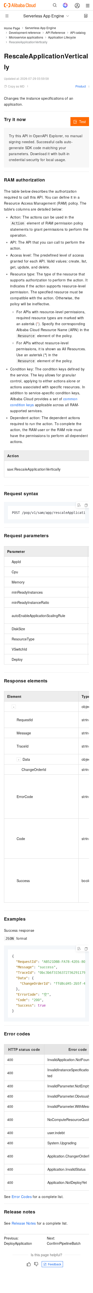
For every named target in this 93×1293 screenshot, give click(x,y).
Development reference (25, 32)
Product (80, 86)
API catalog (78, 32)
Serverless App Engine (40, 28)
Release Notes (24, 1223)
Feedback (54, 1264)
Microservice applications (26, 37)
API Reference (55, 32)
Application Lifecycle (62, 37)
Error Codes (22, 1196)
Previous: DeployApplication (18, 1241)
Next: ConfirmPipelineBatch (64, 1241)
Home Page (12, 28)
